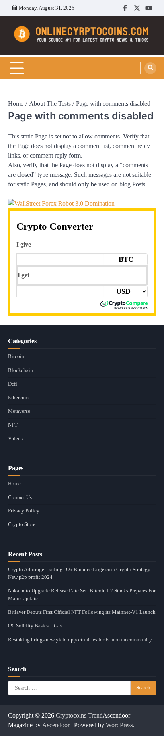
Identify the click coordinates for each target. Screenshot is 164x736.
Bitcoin (16, 356)
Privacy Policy (23, 511)
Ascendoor (56, 725)
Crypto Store (21, 524)
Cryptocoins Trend (79, 715)
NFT (13, 425)
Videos (15, 438)
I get (23, 275)
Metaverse (19, 411)
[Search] (150, 68)
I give (23, 244)
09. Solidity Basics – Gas (35, 626)
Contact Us (20, 497)
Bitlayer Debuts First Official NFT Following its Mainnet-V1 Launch (82, 612)
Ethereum (18, 397)
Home (14, 484)
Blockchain (20, 370)
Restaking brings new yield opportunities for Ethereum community (80, 640)
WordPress (119, 725)
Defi (12, 384)
